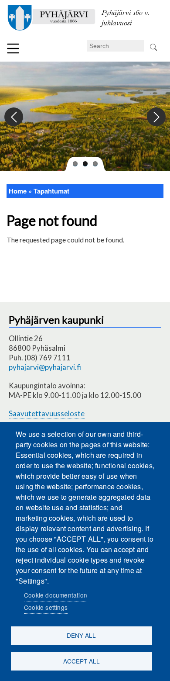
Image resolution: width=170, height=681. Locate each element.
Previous (14, 117)
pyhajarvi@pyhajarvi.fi (45, 367)
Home (18, 191)
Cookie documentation (55, 595)
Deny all (81, 635)
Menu (13, 48)
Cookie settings (46, 607)
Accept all (81, 661)
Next (156, 117)
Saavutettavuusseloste (47, 413)
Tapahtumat (51, 191)
